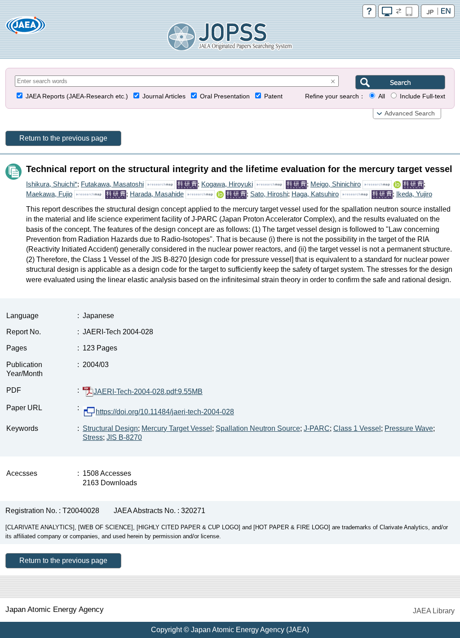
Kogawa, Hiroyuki (227, 184)
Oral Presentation (225, 96)
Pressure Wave (409, 428)
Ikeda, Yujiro (414, 194)
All (381, 96)
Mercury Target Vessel (177, 428)
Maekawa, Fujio (49, 194)
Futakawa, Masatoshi (112, 184)
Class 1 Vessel (357, 428)
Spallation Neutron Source (258, 428)
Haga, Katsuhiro (315, 194)
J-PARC (317, 428)
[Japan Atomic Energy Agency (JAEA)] (25, 28)
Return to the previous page (63, 138)
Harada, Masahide (157, 194)
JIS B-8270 (124, 437)
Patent (273, 96)
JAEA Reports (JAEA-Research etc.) (77, 96)
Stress (93, 437)
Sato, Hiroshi (269, 194)
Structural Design (110, 428)
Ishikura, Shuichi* (51, 184)
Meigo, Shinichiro (335, 184)
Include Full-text (422, 96)
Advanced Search (410, 113)
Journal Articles (164, 96)
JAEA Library (434, 611)
